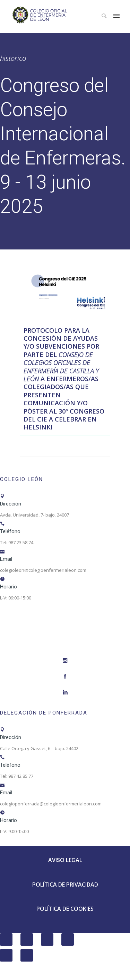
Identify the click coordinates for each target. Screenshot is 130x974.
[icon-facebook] (65, 676)
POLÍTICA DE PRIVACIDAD (65, 884)
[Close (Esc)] (6, 939)
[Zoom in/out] (67, 939)
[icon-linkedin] (65, 692)
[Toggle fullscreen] (47, 939)
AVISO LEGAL (65, 860)
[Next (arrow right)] (26, 955)
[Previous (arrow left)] (6, 955)
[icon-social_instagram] (65, 661)
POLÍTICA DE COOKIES (65, 908)
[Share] (26, 939)
